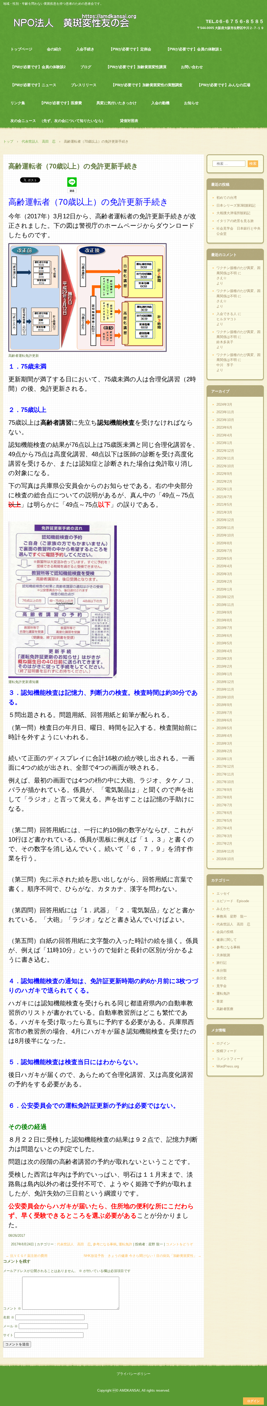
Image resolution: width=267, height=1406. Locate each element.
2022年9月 (224, 474)
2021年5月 (224, 504)
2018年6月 (224, 720)
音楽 (219, 1001)
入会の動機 (160, 103)
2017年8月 (224, 797)
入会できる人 (226, 314)
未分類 (221, 970)
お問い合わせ (192, 67)
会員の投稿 (224, 932)
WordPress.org (227, 1066)
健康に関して (226, 940)
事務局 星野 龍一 (231, 916)
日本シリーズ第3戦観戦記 (236, 205)
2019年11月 (225, 605)
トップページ (21, 49)
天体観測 (223, 955)
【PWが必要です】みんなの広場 (223, 85)
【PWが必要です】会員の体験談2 (38, 67)
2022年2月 (224, 481)
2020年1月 (224, 589)
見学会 (221, 986)
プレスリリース (83, 85)
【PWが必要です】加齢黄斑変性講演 (136, 67)
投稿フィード (226, 1051)
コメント (12, 1308)
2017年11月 (225, 774)
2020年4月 (224, 566)
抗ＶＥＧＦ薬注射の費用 (26, 1256)
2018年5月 (224, 728)
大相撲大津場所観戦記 (233, 213)
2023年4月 (224, 435)
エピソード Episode (232, 901)
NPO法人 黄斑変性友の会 (72, 20)
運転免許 (125, 1244)
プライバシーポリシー (133, 1374)
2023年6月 (224, 427)
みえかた (223, 909)
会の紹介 (54, 49)
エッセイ (223, 893)
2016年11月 (225, 851)
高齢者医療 (224, 1009)
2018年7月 (224, 713)
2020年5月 (224, 559)
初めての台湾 (226, 198)
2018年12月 (225, 682)
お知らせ (191, 103)
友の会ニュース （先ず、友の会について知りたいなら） (57, 121)
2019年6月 (224, 636)
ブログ (85, 67)
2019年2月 (224, 666)
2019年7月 (224, 628)
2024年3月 (224, 404)
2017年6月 (224, 813)
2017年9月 (224, 790)
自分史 (221, 978)
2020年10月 (225, 535)
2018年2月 (224, 751)
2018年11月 (225, 689)
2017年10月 (225, 782)
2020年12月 (225, 520)
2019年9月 (224, 612)
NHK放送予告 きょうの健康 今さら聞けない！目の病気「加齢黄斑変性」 (142, 1256)
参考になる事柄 (105, 1244)
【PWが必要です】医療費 (61, 103)
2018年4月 (224, 736)
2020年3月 (224, 574)
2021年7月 (224, 497)
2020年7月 (224, 551)
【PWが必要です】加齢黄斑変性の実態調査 (147, 85)
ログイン (223, 1043)
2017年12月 (225, 766)
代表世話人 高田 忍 (74, 1244)
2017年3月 (224, 836)
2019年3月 (224, 659)
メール (10, 1326)
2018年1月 (224, 759)
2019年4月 (224, 651)
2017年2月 (224, 843)
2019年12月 (225, 597)
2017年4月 (224, 828)
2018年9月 (224, 705)
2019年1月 (224, 674)
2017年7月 (224, 805)
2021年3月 (224, 512)
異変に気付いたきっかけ (116, 103)
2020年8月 (224, 543)
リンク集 (17, 103)
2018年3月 (224, 743)
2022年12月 (225, 451)
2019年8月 (224, 620)
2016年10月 (225, 859)
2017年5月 (224, 820)
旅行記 (221, 963)
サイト (8, 1335)
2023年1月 (224, 443)
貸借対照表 (129, 121)
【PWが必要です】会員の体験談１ (194, 49)
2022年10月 (225, 466)
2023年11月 (225, 412)
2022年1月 (224, 489)
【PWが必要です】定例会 (130, 49)
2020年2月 (224, 582)
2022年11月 (225, 458)
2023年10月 (225, 420)
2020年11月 (225, 528)
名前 (8, 1317)
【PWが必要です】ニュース (33, 85)
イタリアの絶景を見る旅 (235, 221)
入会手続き (85, 49)
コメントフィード (230, 1059)
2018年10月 (225, 697)
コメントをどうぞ (179, 1244)
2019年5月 (224, 643)
